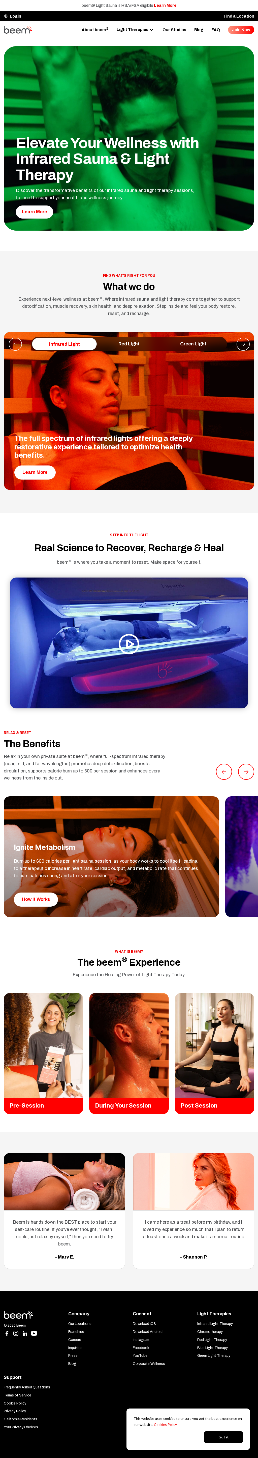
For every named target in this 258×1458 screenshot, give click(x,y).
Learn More (165, 5)
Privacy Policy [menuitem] (15, 1411)
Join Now (241, 30)
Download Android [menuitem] (148, 1332)
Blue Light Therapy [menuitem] (212, 1348)
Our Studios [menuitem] (174, 30)
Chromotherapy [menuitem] (210, 1332)
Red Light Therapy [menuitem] (212, 1340)
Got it (223, 1437)
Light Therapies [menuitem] (132, 29)
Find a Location (239, 16)
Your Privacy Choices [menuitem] (21, 1427)
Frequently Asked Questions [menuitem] (27, 1387)
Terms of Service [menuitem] (17, 1395)
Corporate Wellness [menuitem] (149, 1364)
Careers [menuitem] (74, 1340)
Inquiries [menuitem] (75, 1348)
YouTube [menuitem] (140, 1356)
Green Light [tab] (193, 343)
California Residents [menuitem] (20, 1419)
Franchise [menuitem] (76, 1332)
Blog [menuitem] (198, 30)
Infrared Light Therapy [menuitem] (215, 1324)
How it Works (36, 899)
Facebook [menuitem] (141, 1348)
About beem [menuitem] (95, 29)
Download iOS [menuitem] (144, 1324)
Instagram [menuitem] (141, 1340)
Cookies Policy (165, 1424)
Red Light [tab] (129, 343)
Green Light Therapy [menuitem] (213, 1356)
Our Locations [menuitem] (79, 1324)
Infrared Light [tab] (64, 344)
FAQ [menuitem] (215, 30)
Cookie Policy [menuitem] (15, 1403)
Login (15, 16)
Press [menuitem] (73, 1356)
